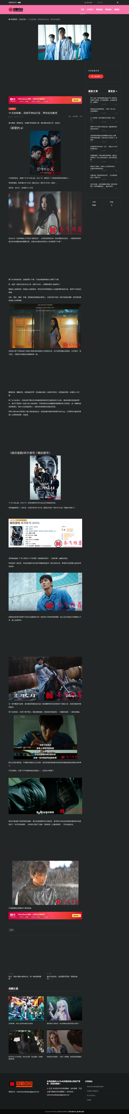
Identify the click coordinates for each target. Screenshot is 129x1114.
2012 (104, 150)
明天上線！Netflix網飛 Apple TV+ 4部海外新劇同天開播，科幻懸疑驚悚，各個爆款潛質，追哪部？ (103, 100)
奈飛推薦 (13, 19)
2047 (104, 179)
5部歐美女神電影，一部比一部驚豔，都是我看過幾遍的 (64, 1057)
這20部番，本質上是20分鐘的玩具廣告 (21, 1023)
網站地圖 (89, 2)
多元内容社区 (91, 1095)
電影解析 (108, 9)
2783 (76, 116)
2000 (104, 104)
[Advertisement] (45, 79)
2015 (104, 170)
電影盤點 (99, 9)
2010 (104, 131)
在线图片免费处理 (92, 1091)
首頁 (82, 9)
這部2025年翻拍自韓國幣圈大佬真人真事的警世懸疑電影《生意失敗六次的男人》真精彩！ (103, 138)
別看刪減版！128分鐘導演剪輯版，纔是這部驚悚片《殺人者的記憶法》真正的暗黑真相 (103, 157)
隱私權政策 (72, 1111)
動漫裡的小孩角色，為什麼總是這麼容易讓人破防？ (63, 1023)
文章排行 (90, 9)
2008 (104, 122)
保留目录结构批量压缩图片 (95, 1086)
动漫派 (89, 1100)
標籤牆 (116, 9)
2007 (104, 113)
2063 (104, 188)
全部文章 (22, 19)
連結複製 (97, 76)
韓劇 (11, 930)
